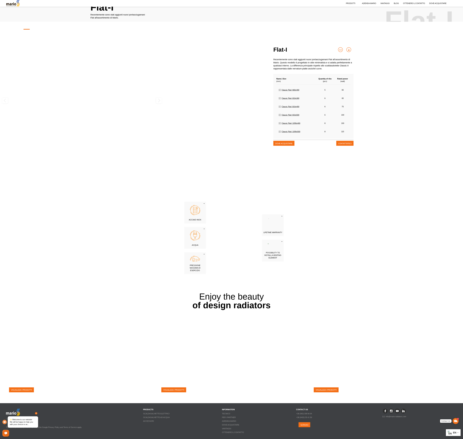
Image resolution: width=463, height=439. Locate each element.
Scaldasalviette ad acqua (156, 417)
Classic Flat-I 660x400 (290, 90)
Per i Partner (229, 417)
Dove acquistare (437, 3)
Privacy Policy (54, 427)
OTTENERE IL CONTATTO (414, 3)
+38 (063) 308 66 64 (304, 414)
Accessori (148, 421)
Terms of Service (70, 427)
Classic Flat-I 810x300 (290, 98)
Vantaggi (385, 3)
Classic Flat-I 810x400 (290, 107)
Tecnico (226, 414)
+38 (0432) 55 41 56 (304, 417)
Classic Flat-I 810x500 (290, 115)
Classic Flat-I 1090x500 (291, 132)
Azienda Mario (369, 3)
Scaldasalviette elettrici (156, 414)
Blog (396, 3)
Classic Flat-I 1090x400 (291, 123)
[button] (10, 28)
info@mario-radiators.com (396, 416)
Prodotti (350, 3)
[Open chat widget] (5, 433)
